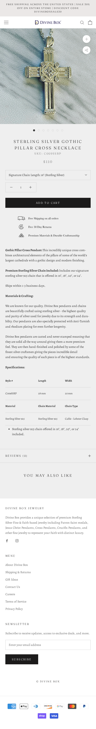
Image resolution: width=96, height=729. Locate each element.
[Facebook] (6, 540)
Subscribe (22, 659)
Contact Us (12, 587)
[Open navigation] (6, 22)
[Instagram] (17, 540)
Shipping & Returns (18, 572)
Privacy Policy (14, 609)
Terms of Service (15, 601)
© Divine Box (48, 681)
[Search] (82, 22)
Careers (10, 594)
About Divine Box (16, 565)
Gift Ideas (11, 579)
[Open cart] (90, 22)
